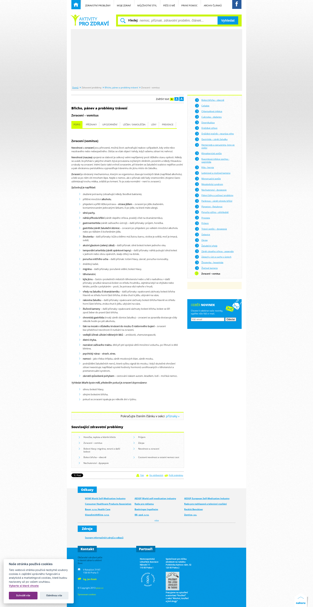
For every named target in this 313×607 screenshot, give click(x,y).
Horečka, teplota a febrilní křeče (100, 437)
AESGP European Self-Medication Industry (206, 498)
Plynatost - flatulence (211, 206)
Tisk (142, 475)
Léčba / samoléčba (134, 124)
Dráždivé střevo (209, 127)
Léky (153, 124)
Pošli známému (176, 475)
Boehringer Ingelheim (146, 509)
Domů (75, 87)
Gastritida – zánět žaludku (214, 139)
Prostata (205, 217)
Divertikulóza (208, 122)
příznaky (171, 416)
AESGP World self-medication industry (155, 498)
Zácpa (141, 442)
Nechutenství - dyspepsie (96, 463)
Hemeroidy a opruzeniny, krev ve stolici (218, 146)
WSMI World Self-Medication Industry (105, 498)
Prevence (167, 124)
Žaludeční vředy (209, 245)
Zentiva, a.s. (190, 514)
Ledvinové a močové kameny (215, 172)
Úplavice (205, 234)
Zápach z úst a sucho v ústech (216, 256)
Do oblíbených (156, 475)
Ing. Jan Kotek (90, 579)
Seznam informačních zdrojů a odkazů (104, 537)
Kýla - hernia (207, 167)
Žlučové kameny (209, 267)
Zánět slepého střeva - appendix (217, 251)
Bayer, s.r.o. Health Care (97, 509)
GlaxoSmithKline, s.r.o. (97, 514)
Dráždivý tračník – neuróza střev (217, 133)
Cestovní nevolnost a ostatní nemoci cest (158, 457)
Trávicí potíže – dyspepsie (214, 228)
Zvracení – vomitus (93, 442)
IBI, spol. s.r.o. (142, 514)
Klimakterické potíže (211, 153)
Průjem (141, 437)
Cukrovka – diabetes (211, 116)
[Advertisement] (156, 57)
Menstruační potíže (211, 178)
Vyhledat (228, 20)
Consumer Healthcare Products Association (108, 503)
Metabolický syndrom (212, 184)
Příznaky (91, 124)
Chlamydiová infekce (211, 111)
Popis (77, 124)
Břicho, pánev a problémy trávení (121, 87)
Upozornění (109, 124)
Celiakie (205, 105)
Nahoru (301, 600)
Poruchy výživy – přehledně (215, 212)
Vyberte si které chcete (24, 585)
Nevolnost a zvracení (148, 448)
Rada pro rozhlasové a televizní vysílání (205, 503)
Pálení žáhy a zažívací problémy (217, 195)
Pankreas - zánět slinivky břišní (216, 200)
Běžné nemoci (90, 20)
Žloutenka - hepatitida (212, 262)
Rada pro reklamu (144, 503)
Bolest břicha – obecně (95, 457)
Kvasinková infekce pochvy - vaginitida (215, 160)
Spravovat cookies (87, 594)
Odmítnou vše (54, 595)
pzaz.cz (99, 587)
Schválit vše (23, 595)
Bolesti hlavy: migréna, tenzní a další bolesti (102, 450)
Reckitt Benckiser (193, 509)
